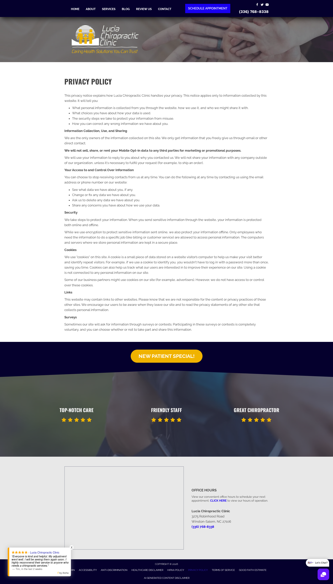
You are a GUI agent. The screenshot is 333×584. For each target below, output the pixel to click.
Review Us (144, 9)
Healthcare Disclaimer (147, 570)
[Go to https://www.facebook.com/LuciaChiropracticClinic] (257, 5)
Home (75, 9)
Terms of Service (223, 570)
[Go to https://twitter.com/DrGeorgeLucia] (262, 5)
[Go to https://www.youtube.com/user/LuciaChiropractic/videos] (267, 5)
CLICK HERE (218, 500)
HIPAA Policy (175, 570)
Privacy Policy (198, 570)
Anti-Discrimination (114, 570)
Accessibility (88, 570)
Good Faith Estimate (253, 570)
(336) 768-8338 (254, 11)
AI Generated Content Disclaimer (166, 577)
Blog (126, 9)
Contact (164, 9)
